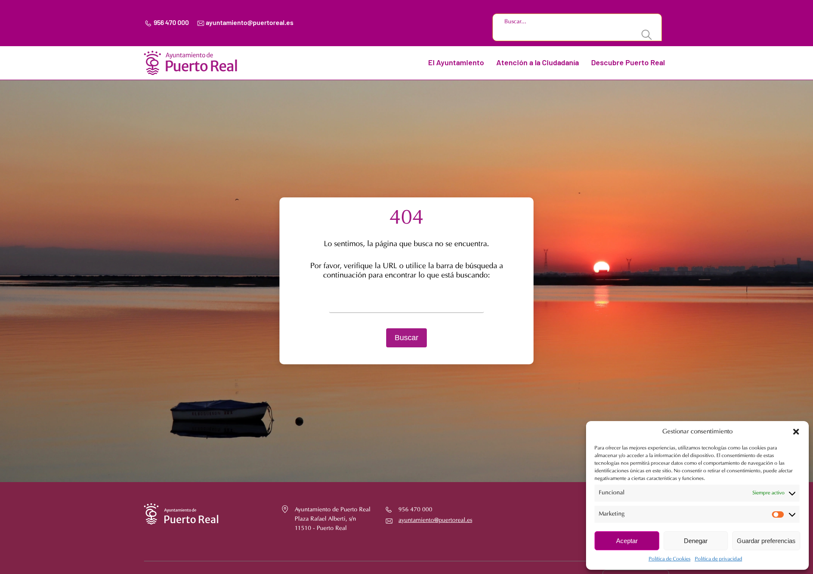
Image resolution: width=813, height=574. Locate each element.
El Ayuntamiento (456, 63)
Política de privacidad (718, 559)
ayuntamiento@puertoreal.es (249, 22)
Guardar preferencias (766, 540)
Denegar (696, 540)
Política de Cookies (670, 559)
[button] (796, 431)
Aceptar (627, 540)
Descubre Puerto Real (628, 63)
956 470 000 (171, 22)
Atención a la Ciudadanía (537, 63)
